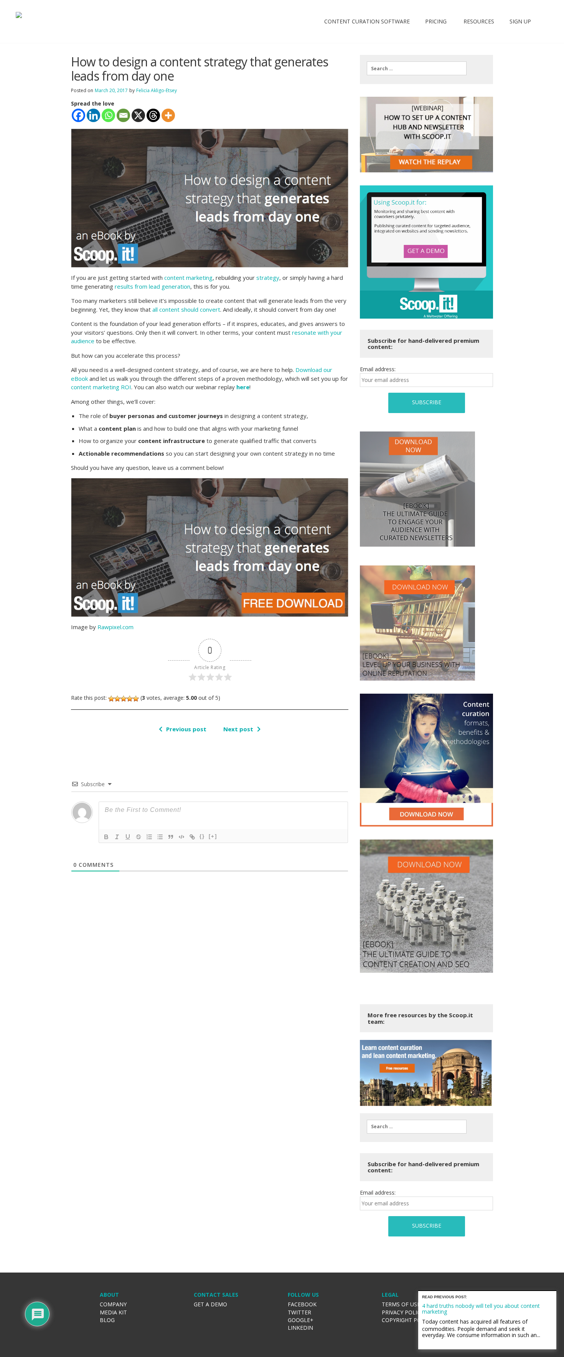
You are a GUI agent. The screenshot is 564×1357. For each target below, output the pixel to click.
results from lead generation (152, 286)
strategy (267, 277)
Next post (238, 729)
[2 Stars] (117, 699)
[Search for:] (417, 68)
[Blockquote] (170, 836)
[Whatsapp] (108, 115)
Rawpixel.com (115, 627)
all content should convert (186, 309)
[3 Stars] (123, 699)
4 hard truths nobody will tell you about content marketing (481, 1308)
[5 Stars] (136, 699)
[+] (213, 836)
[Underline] (127, 836)
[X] (138, 115)
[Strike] (138, 836)
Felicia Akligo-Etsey (156, 90)
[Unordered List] (160, 836)
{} (202, 836)
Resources (478, 21)
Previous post (186, 729)
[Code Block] (181, 836)
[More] (168, 115)
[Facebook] (78, 115)
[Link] (192, 836)
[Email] (123, 115)
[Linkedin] (93, 115)
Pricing (436, 21)
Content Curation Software (367, 21)
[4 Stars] (130, 699)
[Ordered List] (149, 836)
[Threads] (153, 115)
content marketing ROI (101, 387)
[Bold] (106, 836)
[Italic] (117, 836)
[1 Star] (111, 699)
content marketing (188, 277)
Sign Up (520, 21)
